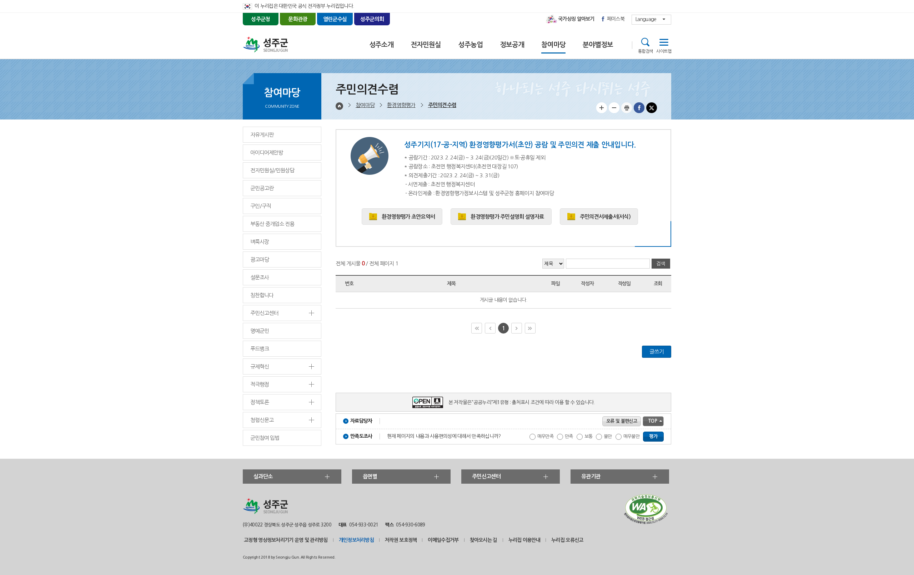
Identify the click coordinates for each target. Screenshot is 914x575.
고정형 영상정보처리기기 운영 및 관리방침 (286, 540)
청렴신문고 (261, 420)
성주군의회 (372, 19)
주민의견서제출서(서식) (605, 216)
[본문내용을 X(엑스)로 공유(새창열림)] (651, 111)
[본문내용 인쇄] (626, 111)
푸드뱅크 (259, 348)
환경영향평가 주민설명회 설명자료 (507, 216)
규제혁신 (259, 366)
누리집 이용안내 (524, 540)
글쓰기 (656, 351)
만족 (569, 436)
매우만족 (545, 436)
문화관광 (297, 19)
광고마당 (259, 259)
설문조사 (259, 277)
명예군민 (259, 331)
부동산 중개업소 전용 (272, 224)
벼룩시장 (259, 241)
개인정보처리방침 (356, 540)
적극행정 (259, 384)
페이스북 (615, 18)
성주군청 (260, 19)
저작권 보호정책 (401, 540)
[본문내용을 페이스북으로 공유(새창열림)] (639, 111)
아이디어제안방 (266, 152)
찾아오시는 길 (483, 540)
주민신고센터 (264, 313)
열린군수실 (335, 19)
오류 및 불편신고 (621, 421)
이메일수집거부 (443, 540)
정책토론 (259, 402)
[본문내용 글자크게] (601, 111)
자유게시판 (261, 134)
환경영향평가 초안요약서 (408, 216)
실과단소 (262, 476)
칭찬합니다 (261, 295)
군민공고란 (261, 188)
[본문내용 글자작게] (614, 111)
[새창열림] (646, 522)
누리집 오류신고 (567, 540)
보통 (588, 436)
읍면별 (370, 476)
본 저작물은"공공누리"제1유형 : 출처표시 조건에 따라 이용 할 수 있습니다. (521, 402)
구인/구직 (260, 206)
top (652, 421)
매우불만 (631, 436)
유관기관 (590, 476)
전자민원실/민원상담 (272, 170)
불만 (608, 436)
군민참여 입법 (264, 438)
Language (646, 19)
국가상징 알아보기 (576, 18)
